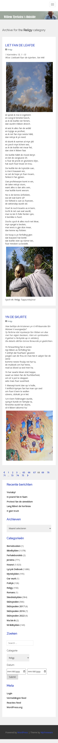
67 (34, 472)
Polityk (10, 583)
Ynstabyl (11, 492)
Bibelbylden (13, 550)
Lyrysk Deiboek (14, 569)
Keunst (10, 564)
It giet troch (13, 510)
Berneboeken (14, 545)
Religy (10, 49)
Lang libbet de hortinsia (19, 506)
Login (9, 693)
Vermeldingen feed (16, 697)
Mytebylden (13, 573)
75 (23, 475)
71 (4, 475)
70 (48, 472)
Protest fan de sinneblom (20, 501)
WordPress (22, 732)
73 (12, 475)
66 (29, 472)
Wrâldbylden (13, 624)
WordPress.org (14, 707)
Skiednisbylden (14, 597)
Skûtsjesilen (13, 601)
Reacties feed (14, 702)
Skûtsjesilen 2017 (16, 606)
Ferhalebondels (14, 555)
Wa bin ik (11, 620)
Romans (11, 592)
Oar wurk (11, 578)
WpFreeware (47, 732)
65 (24, 472)
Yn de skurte (16, 317)
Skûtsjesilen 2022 (16, 615)
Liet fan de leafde (20, 45)
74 (17, 475)
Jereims (10, 559)
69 (43, 472)
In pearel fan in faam (17, 496)
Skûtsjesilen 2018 (16, 611)
